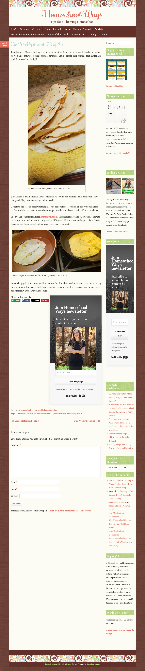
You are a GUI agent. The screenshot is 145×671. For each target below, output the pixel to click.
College (93, 34)
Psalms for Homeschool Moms (27, 34)
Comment (16, 445)
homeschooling (27, 410)
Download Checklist (114, 86)
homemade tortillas (45, 413)
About (104, 34)
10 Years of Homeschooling (25, 420)
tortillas (53, 410)
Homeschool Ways (72, 14)
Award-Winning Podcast (78, 29)
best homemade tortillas (25, 413)
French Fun (78, 34)
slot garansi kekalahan (118, 502)
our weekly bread (42, 410)
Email (14, 489)
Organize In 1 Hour (30, 29)
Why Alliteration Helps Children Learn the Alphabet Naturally (120, 437)
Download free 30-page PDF (118, 153)
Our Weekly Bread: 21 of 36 (88, 420)
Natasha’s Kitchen (49, 216)
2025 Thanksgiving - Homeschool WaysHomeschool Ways (118, 517)
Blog (13, 29)
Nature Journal (53, 29)
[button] (75, 349)
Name (14, 482)
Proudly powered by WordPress (58, 664)
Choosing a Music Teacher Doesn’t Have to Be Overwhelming (121, 484)
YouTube (99, 29)
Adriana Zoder (115, 480)
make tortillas (60, 413)
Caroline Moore (93, 664)
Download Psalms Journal (117, 231)
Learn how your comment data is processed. (70, 510)
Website (15, 496)
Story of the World (58, 34)
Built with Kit (75, 395)
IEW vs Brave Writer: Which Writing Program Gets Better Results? (121, 397)
